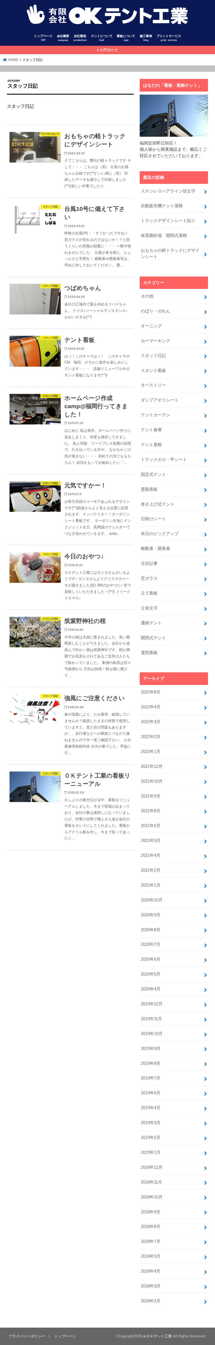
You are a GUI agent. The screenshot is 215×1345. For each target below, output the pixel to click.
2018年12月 (152, 1167)
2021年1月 (150, 885)
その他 (147, 296)
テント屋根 (151, 444)
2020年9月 (150, 915)
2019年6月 (150, 1093)
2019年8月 (150, 1063)
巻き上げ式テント (157, 504)
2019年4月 (150, 1108)
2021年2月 (150, 870)
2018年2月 (150, 1301)
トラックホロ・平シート (164, 459)
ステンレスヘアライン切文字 (168, 191)
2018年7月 (150, 1241)
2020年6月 (150, 959)
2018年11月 (151, 1182)
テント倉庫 (151, 430)
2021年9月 (150, 796)
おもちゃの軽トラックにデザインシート (170, 253)
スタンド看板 (153, 370)
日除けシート (153, 519)
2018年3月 (150, 1286)
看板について (126, 38)
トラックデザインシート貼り (168, 220)
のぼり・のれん (155, 311)
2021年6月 (150, 825)
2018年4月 (150, 1271)
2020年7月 (150, 944)
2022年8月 (150, 692)
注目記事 (149, 563)
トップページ (43, 38)
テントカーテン (155, 415)
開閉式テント (153, 638)
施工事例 (146, 38)
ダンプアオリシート (160, 400)
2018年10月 (152, 1197)
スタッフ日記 (153, 355)
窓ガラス (149, 578)
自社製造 (80, 38)
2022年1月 (150, 751)
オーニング (151, 326)
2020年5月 (150, 974)
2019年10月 (152, 1033)
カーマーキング (155, 341)
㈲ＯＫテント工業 (157, 1336)
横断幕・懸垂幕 (155, 548)
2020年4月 (150, 989)
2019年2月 (150, 1137)
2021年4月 (150, 855)
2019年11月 (151, 1019)
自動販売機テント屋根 (162, 206)
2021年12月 (152, 766)
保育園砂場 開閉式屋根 (164, 235)
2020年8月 (150, 930)
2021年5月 (150, 840)
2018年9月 (150, 1212)
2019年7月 (150, 1078)
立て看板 (149, 593)
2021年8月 (150, 811)
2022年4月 (150, 707)
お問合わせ (109, 50)
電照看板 (149, 652)
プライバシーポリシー (27, 1336)
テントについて (102, 38)
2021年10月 (152, 781)
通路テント (151, 623)
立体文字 (149, 608)
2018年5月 (150, 1256)
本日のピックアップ (160, 533)
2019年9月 (150, 1048)
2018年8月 (150, 1226)
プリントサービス (168, 38)
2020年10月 (152, 900)
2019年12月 (152, 1004)
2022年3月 (150, 722)
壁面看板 (149, 489)
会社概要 (63, 38)
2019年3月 (150, 1122)
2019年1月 (150, 1152)
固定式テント (153, 474)
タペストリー (153, 385)
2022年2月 (150, 736)
